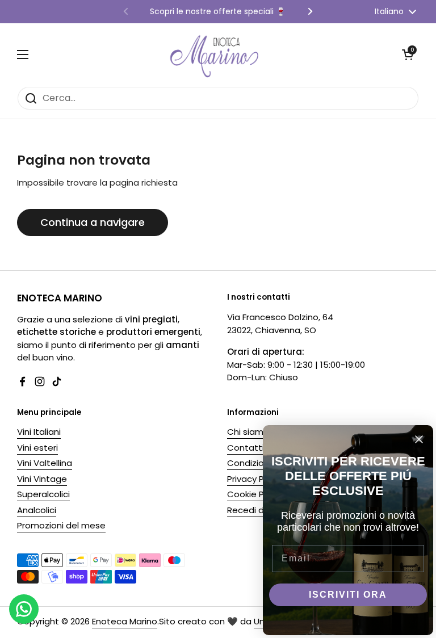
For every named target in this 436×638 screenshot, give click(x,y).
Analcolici (36, 510)
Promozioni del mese (61, 525)
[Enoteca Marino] (215, 55)
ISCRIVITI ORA (348, 594)
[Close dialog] (418, 439)
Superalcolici (43, 494)
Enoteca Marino (124, 621)
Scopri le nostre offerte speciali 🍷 (218, 11)
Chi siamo (248, 432)
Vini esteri (37, 448)
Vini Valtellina (44, 463)
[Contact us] (24, 609)
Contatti (245, 448)
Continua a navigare (92, 222)
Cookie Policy (255, 494)
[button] (407, 54)
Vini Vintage (42, 479)
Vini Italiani (39, 432)
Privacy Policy (255, 479)
